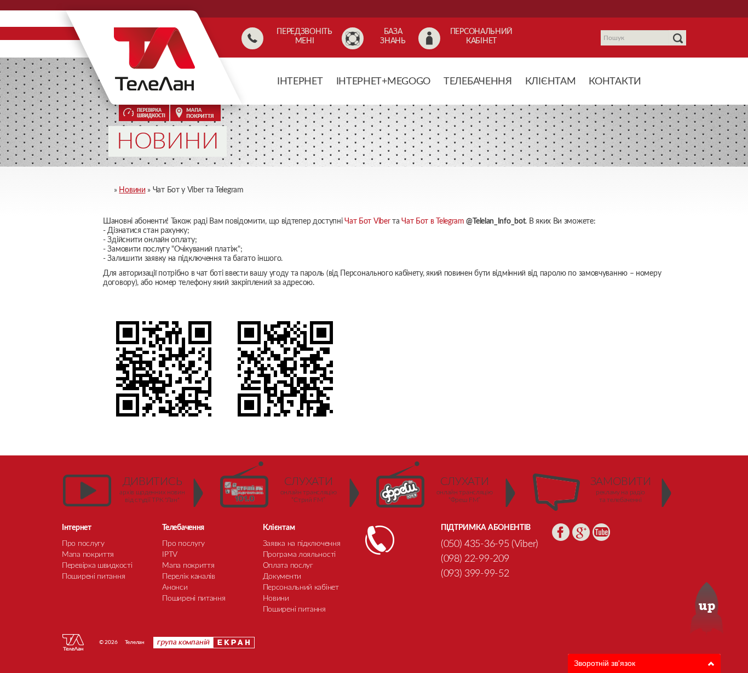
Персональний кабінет (481, 36)
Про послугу (83, 543)
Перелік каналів (188, 576)
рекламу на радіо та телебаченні (620, 489)
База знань (393, 36)
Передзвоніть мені (304, 36)
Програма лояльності (299, 554)
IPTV (169, 554)
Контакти (615, 82)
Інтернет (300, 82)
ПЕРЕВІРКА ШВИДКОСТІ (144, 113)
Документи (282, 576)
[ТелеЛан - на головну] (154, 58)
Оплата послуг (288, 565)
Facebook (560, 532)
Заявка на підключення (302, 543)
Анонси (174, 587)
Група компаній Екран (204, 642)
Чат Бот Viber (367, 221)
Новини (276, 598)
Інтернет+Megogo (383, 82)
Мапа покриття (88, 554)
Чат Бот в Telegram (432, 221)
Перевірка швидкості (97, 565)
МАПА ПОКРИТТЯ (195, 113)
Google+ (581, 532)
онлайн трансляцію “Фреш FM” (464, 489)
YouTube (601, 532)
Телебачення (478, 82)
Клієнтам (550, 82)
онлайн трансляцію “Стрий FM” (308, 489)
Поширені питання (294, 609)
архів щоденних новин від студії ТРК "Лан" (152, 489)
